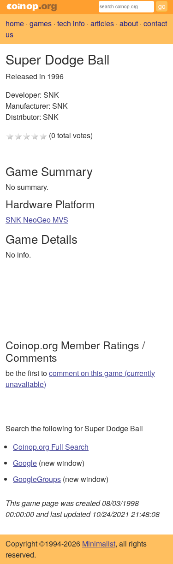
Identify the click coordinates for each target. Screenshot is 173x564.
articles (102, 23)
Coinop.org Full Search (51, 446)
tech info (71, 23)
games (41, 23)
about (128, 23)
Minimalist (98, 543)
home (15, 23)
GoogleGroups (37, 479)
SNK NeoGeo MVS (37, 219)
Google (25, 463)
